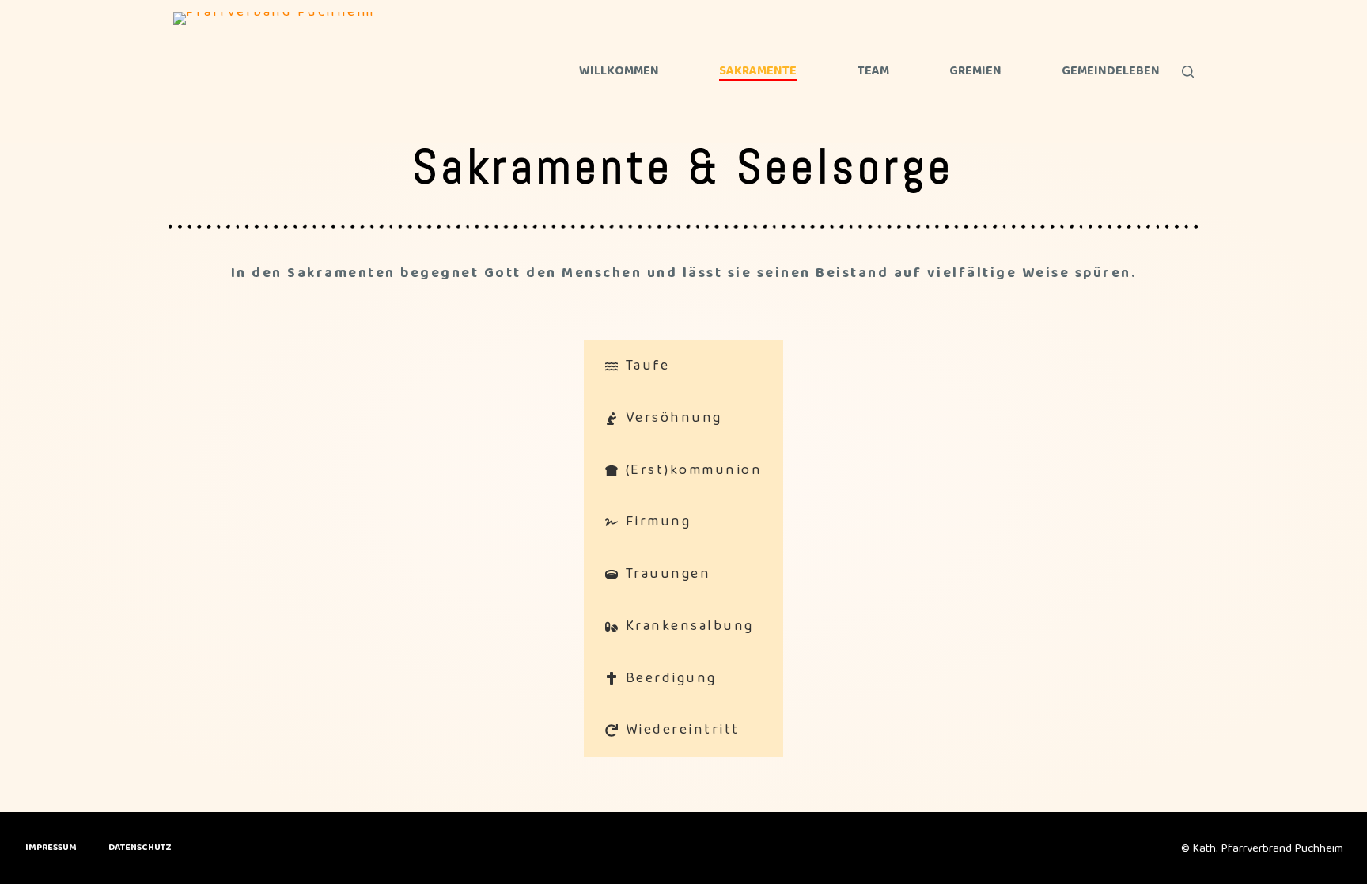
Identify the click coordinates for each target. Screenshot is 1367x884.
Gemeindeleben (1111, 72)
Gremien (975, 72)
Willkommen (619, 72)
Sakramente (758, 72)
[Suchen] (1188, 72)
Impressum (51, 847)
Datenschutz (140, 847)
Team (873, 72)
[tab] (684, 366)
